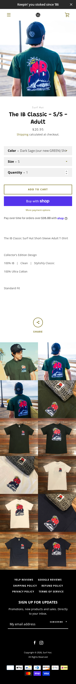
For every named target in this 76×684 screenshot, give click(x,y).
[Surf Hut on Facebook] (35, 642)
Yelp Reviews (23, 579)
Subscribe (56, 621)
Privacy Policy (23, 591)
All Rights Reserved (38, 656)
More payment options (38, 210)
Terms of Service (51, 591)
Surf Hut (47, 652)
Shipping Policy (25, 585)
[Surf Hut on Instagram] (41, 642)
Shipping (22, 134)
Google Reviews (50, 579)
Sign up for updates (38, 602)
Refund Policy (52, 585)
